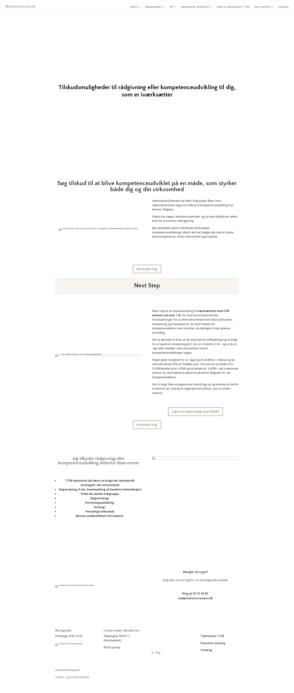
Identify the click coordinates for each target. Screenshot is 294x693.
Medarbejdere (153, 7)
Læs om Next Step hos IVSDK (195, 411)
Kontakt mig (147, 269)
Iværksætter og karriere (195, 7)
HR (171, 7)
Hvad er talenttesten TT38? (233, 7)
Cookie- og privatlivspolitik (72, 677)
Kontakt (284, 7)
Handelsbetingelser (67, 670)
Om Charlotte (262, 7)
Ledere (133, 7)
